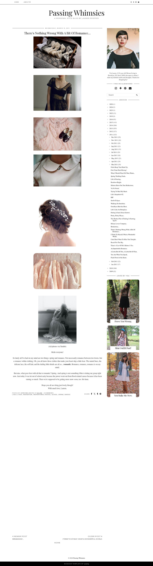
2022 (111, 113)
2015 (111, 122)
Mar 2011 (114, 164)
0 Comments (48, 393)
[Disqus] (57, 434)
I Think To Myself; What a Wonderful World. (123, 235)
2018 (111, 116)
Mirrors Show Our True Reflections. (122, 185)
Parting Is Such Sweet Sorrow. (120, 212)
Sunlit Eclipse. (115, 200)
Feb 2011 (114, 261)
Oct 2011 (114, 143)
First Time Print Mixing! (119, 170)
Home (16, 2)
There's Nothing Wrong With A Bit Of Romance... (123, 230)
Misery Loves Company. (119, 223)
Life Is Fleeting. (116, 179)
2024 (111, 107)
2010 (111, 268)
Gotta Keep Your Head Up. (119, 167)
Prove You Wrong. (123, 321)
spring (61, 394)
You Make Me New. (123, 395)
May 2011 (114, 158)
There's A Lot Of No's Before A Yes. (122, 245)
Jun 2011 (114, 155)
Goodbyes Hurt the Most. (119, 206)
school (54, 394)
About (26, 2)
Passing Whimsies (76, 12)
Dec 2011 (114, 137)
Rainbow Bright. (116, 182)
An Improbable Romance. (119, 248)
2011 (111, 134)
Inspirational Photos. (42, 394)
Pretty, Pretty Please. (117, 215)
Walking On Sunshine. (118, 203)
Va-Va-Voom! (115, 188)
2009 (111, 271)
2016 (111, 119)
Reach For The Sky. (117, 242)
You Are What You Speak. (119, 254)
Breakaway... (115, 226)
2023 (111, 110)
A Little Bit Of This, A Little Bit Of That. (124, 252)
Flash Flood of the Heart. (119, 257)
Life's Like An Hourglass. (119, 209)
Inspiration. (28, 394)
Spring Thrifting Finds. (118, 176)
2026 (111, 104)
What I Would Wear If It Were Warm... (123, 173)
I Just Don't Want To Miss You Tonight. (123, 239)
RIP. (112, 197)
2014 (111, 125)
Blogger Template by (76, 564)
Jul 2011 (114, 152)
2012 (111, 131)
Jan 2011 (114, 264)
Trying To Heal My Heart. (119, 191)
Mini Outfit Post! (123, 348)
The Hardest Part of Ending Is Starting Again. (123, 220)
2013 (111, 128)
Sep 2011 (114, 146)
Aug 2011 (114, 149)
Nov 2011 (114, 140)
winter (67, 394)
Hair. (20, 394)
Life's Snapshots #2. (117, 194)
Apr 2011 (114, 161)
